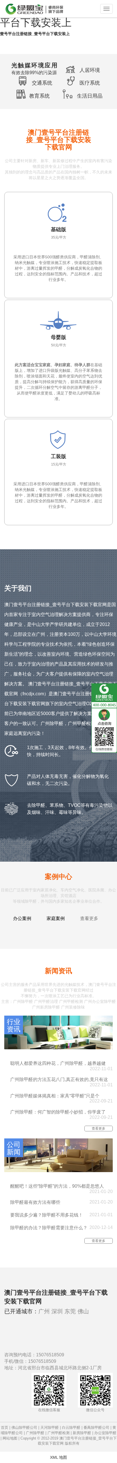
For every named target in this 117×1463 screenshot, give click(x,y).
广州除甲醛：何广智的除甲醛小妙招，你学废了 (58, 1112)
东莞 (70, 1311)
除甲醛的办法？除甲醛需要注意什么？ (48, 1227)
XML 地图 (58, 1457)
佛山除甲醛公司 (24, 1427)
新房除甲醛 (82, 1433)
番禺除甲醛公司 (96, 1427)
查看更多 (89, 918)
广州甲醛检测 (58, 1433)
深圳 (57, 1311)
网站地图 (10, 1438)
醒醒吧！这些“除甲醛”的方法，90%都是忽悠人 (57, 1186)
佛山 (83, 1311)
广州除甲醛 (35, 1433)
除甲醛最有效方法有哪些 (35, 1202)
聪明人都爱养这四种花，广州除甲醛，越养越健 (58, 1063)
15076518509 (50, 1354)
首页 (4, 1427)
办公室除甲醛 (105, 1433)
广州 (44, 1311)
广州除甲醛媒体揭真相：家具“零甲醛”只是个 (54, 1095)
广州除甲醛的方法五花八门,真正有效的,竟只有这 (59, 1079)
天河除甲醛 (49, 1427)
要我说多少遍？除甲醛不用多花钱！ (46, 1215)
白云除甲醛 (71, 1427)
